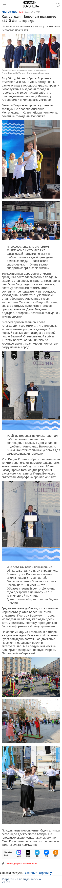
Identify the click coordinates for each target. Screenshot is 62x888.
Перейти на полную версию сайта (21, 881)
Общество (9, 12)
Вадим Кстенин (29, 863)
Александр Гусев (13, 863)
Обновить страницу (38, 873)
